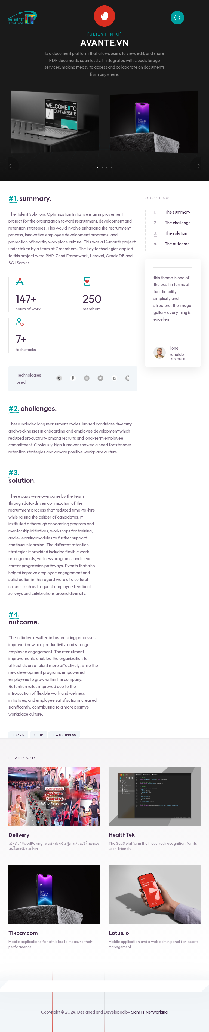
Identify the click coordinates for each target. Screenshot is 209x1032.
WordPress (66, 735)
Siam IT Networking (149, 1012)
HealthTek (122, 835)
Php (40, 735)
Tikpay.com (23, 933)
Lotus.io (119, 933)
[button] (97, 167)
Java (20, 735)
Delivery (18, 835)
